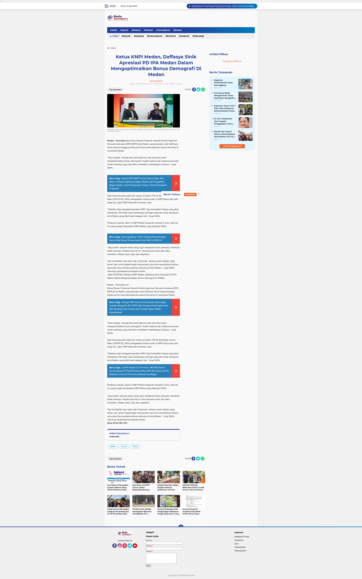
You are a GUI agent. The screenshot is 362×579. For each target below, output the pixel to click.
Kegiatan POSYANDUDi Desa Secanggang (223, 82)
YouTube (137, 549)
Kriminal (148, 30)
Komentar (116, 90)
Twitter (131, 549)
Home (113, 6)
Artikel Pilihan (219, 54)
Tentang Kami (240, 551)
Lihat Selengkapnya (231, 146)
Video (115, 36)
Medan (112, 446)
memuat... (114, 436)
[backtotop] (181, 527)
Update (191, 194)
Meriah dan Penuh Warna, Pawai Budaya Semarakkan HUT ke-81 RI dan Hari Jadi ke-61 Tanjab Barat (225, 134)
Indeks (113, 30)
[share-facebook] (194, 89)
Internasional (163, 30)
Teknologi (199, 36)
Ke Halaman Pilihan (231, 61)
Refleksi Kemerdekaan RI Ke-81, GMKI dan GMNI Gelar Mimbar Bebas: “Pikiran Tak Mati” (223, 6)
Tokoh (135, 446)
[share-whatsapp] (203, 89)
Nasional (136, 30)
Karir (236, 544)
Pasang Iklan (239, 547)
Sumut (124, 446)
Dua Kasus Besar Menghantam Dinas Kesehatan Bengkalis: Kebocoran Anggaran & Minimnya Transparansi (225, 95)
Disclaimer (239, 540)
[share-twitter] (199, 89)
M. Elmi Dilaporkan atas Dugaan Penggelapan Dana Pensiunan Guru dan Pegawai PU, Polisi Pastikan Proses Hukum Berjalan (224, 121)
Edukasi (177, 30)
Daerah (124, 30)
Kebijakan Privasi (241, 537)
